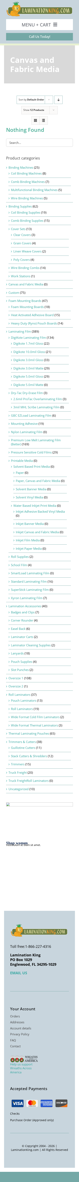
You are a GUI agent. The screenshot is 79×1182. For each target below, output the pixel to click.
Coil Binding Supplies (25, 212)
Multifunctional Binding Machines (34, 190)
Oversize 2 (16, 686)
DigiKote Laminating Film (28, 337)
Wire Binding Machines (27, 198)
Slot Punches (20, 670)
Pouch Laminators (23, 700)
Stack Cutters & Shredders (29, 756)
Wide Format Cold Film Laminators (35, 717)
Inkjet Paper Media (29, 548)
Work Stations (20, 276)
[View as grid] (36, 121)
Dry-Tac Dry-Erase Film (27, 393)
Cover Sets (18, 229)
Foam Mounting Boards (25, 301)
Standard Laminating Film (29, 581)
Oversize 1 (16, 678)
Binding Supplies (20, 206)
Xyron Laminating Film (27, 598)
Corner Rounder (22, 620)
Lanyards (17, 653)
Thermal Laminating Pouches (29, 733)
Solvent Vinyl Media (29, 497)
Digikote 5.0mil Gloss (28, 376)
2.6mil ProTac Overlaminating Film (37, 399)
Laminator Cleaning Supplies (31, 645)
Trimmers (18, 764)
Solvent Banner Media (31, 489)
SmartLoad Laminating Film (30, 573)
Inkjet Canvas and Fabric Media (37, 532)
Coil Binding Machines (26, 173)
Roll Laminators (19, 695)
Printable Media (22, 461)
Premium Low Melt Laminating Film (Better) (36, 442)
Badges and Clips (23, 612)
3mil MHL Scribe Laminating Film (36, 407)
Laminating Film (20, 331)
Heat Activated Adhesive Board (32, 315)
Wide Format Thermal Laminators (34, 725)
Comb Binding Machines (28, 182)
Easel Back (18, 629)
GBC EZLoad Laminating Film (31, 415)
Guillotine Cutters (23, 748)
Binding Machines (21, 167)
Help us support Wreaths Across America (21, 1068)
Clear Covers (22, 235)
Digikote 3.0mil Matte (28, 368)
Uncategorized (19, 789)
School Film (19, 565)
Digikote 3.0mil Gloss (28, 360)
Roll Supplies (20, 557)
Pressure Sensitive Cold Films (31, 452)
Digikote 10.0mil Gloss (29, 352)
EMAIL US (18, 972)
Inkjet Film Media (28, 540)
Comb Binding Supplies (27, 220)
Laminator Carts (22, 637)
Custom (14, 293)
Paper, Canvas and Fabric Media (38, 481)
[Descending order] (58, 100)
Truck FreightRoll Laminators (29, 781)
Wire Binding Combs (25, 268)
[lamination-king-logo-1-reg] (39, 3)
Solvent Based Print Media (31, 466)
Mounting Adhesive (24, 424)
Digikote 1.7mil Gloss (28, 343)
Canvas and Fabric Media (26, 284)
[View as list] (44, 121)
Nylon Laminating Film (27, 432)
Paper (20, 473)
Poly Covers (21, 260)
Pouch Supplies (21, 662)
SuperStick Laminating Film (30, 590)
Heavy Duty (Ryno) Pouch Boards (34, 323)
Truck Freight (18, 772)
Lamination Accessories (25, 606)
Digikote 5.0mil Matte (28, 385)
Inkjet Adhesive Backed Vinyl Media (40, 511)
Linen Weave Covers (27, 251)
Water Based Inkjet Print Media (34, 506)
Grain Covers (22, 243)
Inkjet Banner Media (30, 524)
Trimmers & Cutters (22, 742)
